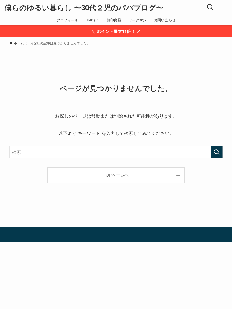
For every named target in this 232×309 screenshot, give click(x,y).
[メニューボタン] (225, 7)
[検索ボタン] (210, 7)
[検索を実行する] (217, 152)
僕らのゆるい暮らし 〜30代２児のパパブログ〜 (84, 7)
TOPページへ (116, 175)
